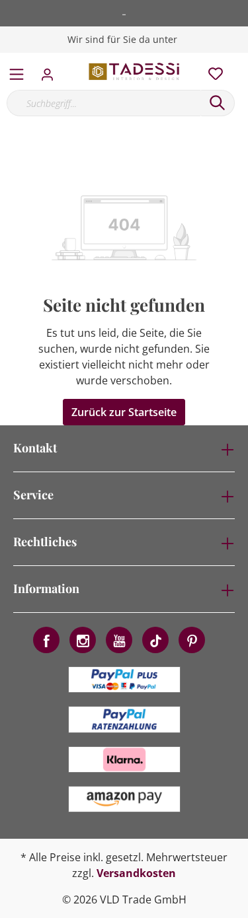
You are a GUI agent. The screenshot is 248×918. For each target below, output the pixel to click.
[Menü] (16, 71)
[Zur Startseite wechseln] (135, 71)
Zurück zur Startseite (124, 412)
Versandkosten (136, 873)
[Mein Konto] (51, 70)
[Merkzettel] (212, 70)
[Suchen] (217, 103)
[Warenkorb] (241, 59)
